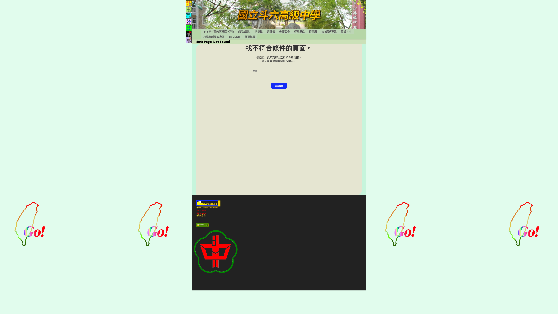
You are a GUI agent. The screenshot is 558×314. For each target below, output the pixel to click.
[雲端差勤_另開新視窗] (189, 21)
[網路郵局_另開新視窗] (189, 9)
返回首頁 (279, 85)
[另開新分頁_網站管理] (189, 33)
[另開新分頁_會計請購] (189, 40)
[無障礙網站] (202, 225)
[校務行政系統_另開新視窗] (189, 3)
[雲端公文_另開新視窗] (189, 15)
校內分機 (201, 215)
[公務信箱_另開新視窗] (189, 27)
